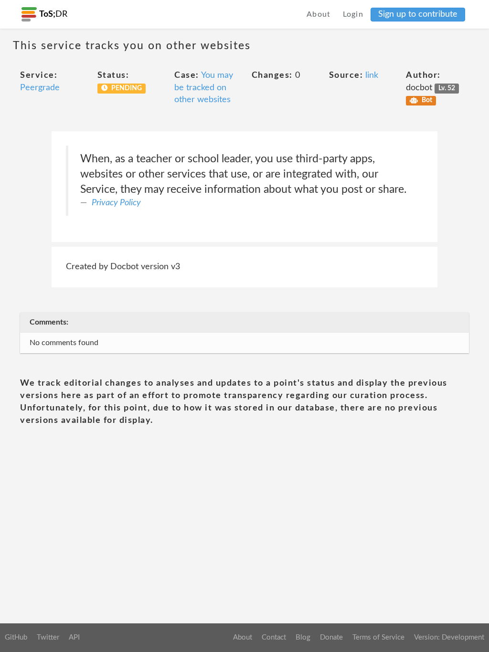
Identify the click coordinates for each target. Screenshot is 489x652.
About (319, 14)
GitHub (16, 637)
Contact (274, 637)
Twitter (48, 637)
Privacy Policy (116, 203)
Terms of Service (378, 637)
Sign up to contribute (417, 14)
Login (353, 14)
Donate (331, 637)
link (371, 75)
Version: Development (449, 637)
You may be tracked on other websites (203, 87)
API (74, 637)
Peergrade (40, 88)
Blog (303, 637)
